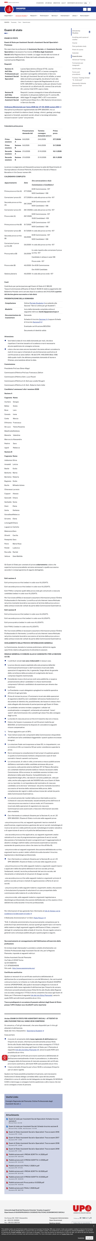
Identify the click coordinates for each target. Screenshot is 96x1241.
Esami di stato (77, 56)
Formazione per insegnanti (77, 64)
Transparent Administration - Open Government (59, 1219)
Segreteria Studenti (34, 1031)
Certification (76, 69)
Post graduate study (79, 46)
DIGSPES (6, 22)
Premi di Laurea (77, 50)
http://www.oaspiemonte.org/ (23, 968)
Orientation (56, 3)
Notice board (84, 15)
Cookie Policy (66, 1234)
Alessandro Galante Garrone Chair (79, 84)
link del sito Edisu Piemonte (41, 995)
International (65, 15)
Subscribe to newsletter (81, 1223)
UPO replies (48, 3)
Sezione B (36, 322)
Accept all (89, 1238)
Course (74, 43)
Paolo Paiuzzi (39, 918)
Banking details (54, 1223)
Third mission (44, 15)
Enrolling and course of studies (80, 38)
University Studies (21, 15)
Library (74, 15)
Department (8, 15)
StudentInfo (40, 3)
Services (54, 15)
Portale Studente (36, 303)
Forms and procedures (76, 73)
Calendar (75, 53)
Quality (64, 3)
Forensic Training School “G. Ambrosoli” (81, 79)
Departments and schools (75, 3)
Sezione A (43, 319)
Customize (81, 1238)
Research (33, 15)
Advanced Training (78, 60)
